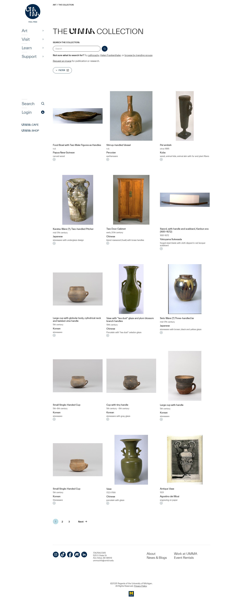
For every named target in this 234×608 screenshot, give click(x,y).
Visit (26, 39)
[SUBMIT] (105, 49)
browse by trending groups (138, 55)
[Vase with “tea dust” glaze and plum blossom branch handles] (131, 289)
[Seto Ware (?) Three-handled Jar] (184, 289)
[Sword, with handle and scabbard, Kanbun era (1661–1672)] (185, 200)
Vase (109, 489)
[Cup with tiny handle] (131, 376)
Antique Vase (167, 488)
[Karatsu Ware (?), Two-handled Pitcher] (77, 200)
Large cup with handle (171, 405)
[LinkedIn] (84, 554)
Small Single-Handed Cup (66, 404)
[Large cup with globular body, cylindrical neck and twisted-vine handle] (78, 289)
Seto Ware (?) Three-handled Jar (177, 318)
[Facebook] (70, 554)
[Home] (33, 13)
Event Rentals (184, 557)
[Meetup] (77, 554)
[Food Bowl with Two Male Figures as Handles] (78, 116)
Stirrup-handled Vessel (118, 145)
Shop (30, 130)
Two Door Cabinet (116, 228)
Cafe (30, 124)
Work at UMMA (185, 553)
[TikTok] (63, 554)
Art (24, 30)
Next (80, 521)
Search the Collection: (66, 42)
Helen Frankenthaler (110, 55)
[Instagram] (56, 554)
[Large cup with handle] (184, 376)
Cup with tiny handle (117, 404)
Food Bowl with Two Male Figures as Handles (77, 145)
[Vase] (131, 460)
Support (29, 56)
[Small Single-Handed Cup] (78, 375)
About (151, 553)
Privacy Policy (140, 586)
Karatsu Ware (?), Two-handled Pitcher (73, 229)
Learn (27, 47)
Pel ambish (166, 145)
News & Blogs (157, 557)
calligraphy (93, 55)
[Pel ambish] (185, 116)
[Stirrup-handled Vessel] (131, 116)
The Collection (66, 5)
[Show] (43, 30)
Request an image (62, 61)
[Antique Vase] (184, 460)
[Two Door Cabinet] (131, 200)
